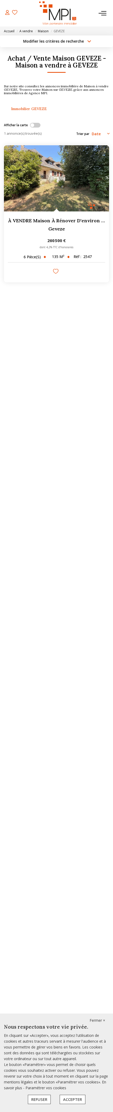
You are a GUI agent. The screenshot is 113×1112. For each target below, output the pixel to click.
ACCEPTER (72, 1099)
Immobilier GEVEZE (29, 108)
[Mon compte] (7, 13)
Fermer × (97, 1020)
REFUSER (39, 1099)
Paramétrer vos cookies (45, 1087)
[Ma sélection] (14, 13)
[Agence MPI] (58, 13)
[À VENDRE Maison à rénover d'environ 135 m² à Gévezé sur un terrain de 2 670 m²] (56, 178)
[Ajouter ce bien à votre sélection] (56, 272)
